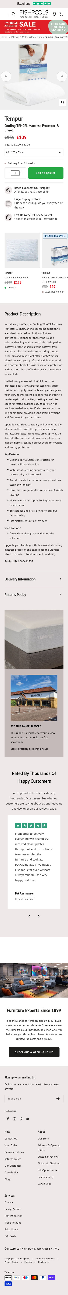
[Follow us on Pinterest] (21, 1119)
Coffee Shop (45, 1183)
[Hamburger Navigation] (6, 14)
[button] (62, 102)
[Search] (13, 14)
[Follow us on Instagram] (14, 1119)
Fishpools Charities (49, 1163)
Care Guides (11, 1172)
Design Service (13, 1209)
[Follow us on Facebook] (8, 1119)
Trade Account (13, 1222)
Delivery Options (14, 1152)
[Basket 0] (61, 14)
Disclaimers (43, 1262)
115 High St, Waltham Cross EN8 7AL (37, 1248)
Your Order (11, 1145)
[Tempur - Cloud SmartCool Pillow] (22, 250)
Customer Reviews (48, 1156)
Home (4, 36)
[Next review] (38, 916)
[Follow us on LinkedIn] (27, 1119)
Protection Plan (13, 1216)
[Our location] (54, 14)
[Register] (58, 1098)
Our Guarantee (13, 1165)
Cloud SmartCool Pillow (17, 277)
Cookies (28, 1262)
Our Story (43, 1138)
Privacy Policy (11, 1262)
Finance (9, 1202)
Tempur (8, 272)
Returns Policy (13, 1159)
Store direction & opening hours (29, 748)
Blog (7, 1179)
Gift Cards (10, 1236)
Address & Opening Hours (49, 1148)
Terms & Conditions (45, 1258)
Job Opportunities (48, 1170)
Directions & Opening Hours (34, 1052)
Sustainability (46, 1177)
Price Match (11, 1229)
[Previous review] (29, 916)
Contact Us (11, 1138)
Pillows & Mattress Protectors (26, 36)
